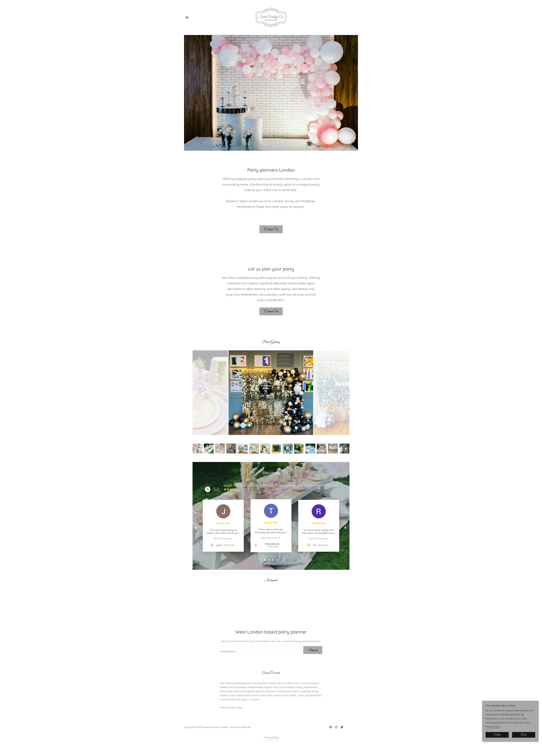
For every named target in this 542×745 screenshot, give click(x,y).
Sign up (313, 650)
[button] (187, 17)
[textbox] (260, 650)
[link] (271, 17)
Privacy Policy (493, 726)
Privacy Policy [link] (271, 737)
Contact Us (271, 229)
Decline (497, 735)
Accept (523, 735)
